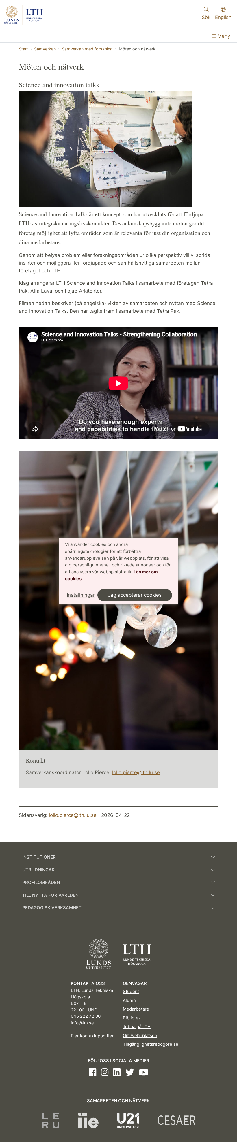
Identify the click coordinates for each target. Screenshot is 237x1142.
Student (131, 991)
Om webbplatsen (140, 1035)
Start (23, 48)
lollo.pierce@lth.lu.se (136, 772)
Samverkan (45, 48)
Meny (223, 36)
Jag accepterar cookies (135, 595)
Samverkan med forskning (87, 48)
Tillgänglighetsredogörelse (150, 1044)
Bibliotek (132, 1018)
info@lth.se (82, 1023)
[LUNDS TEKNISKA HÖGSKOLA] (23, 15)
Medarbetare (136, 1009)
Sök (206, 17)
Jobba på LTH (137, 1026)
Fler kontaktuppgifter (92, 1036)
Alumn (129, 1000)
